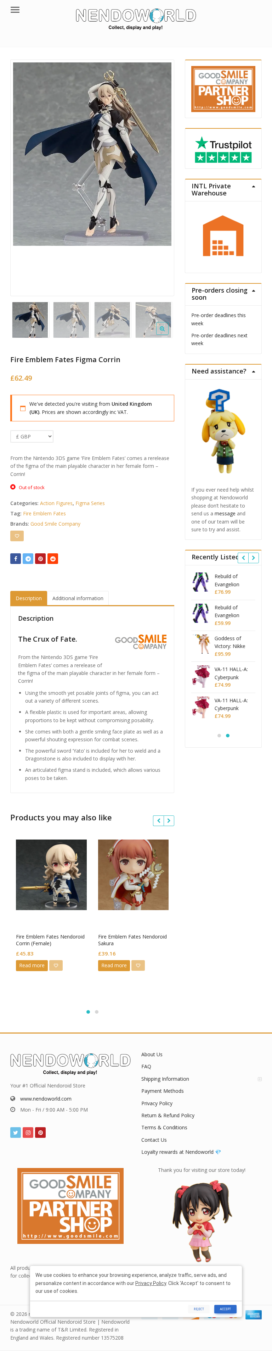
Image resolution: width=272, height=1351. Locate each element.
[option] (92, 154)
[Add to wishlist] (17, 536)
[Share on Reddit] (52, 558)
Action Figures (56, 503)
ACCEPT (225, 1309)
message (225, 513)
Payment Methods (162, 1090)
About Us (152, 1054)
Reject (199, 1309)
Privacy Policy (156, 1103)
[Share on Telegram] (28, 558)
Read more (32, 965)
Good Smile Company (55, 523)
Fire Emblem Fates (44, 513)
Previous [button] (23, 175)
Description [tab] (29, 598)
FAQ (146, 1066)
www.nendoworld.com (46, 1098)
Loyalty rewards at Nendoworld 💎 (181, 1151)
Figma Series (90, 503)
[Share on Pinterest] (40, 558)
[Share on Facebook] (15, 558)
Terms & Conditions (164, 1127)
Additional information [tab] (77, 598)
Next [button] (161, 175)
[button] (168, 334)
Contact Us (154, 1139)
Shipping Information (165, 1078)
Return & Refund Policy (167, 1115)
